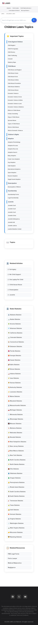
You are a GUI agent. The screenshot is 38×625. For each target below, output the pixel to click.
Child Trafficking (12, 55)
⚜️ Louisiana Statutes (15, 392)
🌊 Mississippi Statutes (15, 419)
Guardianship (12, 191)
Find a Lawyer (12, 558)
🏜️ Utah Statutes (13, 509)
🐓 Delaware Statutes (15, 346)
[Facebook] (13, 597)
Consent (10, 59)
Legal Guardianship (13, 197)
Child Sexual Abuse (13, 90)
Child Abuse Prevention (14, 83)
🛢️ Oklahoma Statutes (15, 473)
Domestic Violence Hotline (15, 100)
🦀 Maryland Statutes (15, 401)
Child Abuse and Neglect (14, 70)
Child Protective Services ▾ (25, 8)
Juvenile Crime (12, 215)
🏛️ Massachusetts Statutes (17, 405)
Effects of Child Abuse (14, 110)
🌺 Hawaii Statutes (14, 360)
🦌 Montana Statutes (15, 428)
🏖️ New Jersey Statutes (16, 446)
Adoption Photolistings (14, 142)
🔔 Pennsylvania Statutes (16, 482)
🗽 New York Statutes (15, 455)
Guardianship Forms (13, 194)
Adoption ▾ (9, 8)
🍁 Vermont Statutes (14, 514)
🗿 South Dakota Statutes (16, 496)
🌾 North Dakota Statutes (16, 464)
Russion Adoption (13, 176)
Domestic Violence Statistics (16, 107)
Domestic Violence (13, 93)
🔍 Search (34, 20)
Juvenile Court (12, 205)
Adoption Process (13, 145)
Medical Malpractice (14, 563)
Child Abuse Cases (13, 73)
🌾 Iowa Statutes (13, 378)
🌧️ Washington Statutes (16, 523)
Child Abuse (12, 66)
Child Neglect (11, 45)
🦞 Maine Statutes (14, 396)
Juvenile (10, 202)
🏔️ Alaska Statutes (14, 319)
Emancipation (12, 183)
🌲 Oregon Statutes (14, 478)
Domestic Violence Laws (15, 103)
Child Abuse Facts (13, 76)
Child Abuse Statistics (14, 86)
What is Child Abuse (13, 127)
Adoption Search (12, 152)
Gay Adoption (11, 162)
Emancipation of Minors (14, 187)
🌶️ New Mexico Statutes (16, 450)
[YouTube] (25, 597)
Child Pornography (13, 48)
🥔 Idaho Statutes (13, 364)
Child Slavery (11, 52)
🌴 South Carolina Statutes (17, 491)
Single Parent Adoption (14, 179)
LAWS (2, 13)
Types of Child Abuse (14, 123)
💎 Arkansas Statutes (15, 328)
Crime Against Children (15, 42)
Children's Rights (13, 134)
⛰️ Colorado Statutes (15, 337)
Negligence (11, 567)
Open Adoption (12, 172)
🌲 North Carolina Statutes (16, 460)
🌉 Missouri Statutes (14, 423)
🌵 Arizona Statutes (14, 324)
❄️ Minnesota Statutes (15, 414)
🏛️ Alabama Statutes (14, 315)
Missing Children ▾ (25, 10)
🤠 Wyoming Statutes (15, 537)
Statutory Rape (12, 62)
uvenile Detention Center (14, 229)
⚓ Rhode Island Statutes (16, 487)
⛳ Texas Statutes (14, 505)
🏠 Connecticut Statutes (16, 342)
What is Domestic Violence (15, 130)
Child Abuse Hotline (13, 80)
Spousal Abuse (12, 120)
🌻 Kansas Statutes (14, 382)
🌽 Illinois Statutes (14, 369)
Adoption (11, 138)
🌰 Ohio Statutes (13, 469)
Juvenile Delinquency (14, 219)
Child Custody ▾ (16, 8)
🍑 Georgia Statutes (14, 355)
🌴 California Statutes (15, 333)
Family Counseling (13, 113)
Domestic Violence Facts (15, 97)
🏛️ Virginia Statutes (14, 519)
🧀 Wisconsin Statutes (15, 532)
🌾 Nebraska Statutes (15, 432)
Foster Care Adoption (14, 159)
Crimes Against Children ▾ (14, 10)
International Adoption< (14, 169)
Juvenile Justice (12, 225)
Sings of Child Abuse (13, 117)
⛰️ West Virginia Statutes (16, 528)
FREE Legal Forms (13, 554)
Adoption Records (13, 149)
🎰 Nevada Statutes (14, 437)
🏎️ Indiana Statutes (14, 373)
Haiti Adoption (12, 165)
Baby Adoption (12, 155)
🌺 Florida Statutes (14, 351)
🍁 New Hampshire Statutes (17, 441)
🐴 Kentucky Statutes (15, 387)
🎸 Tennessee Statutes (15, 500)
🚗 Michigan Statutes (15, 410)
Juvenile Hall (11, 222)
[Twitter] (19, 597)
